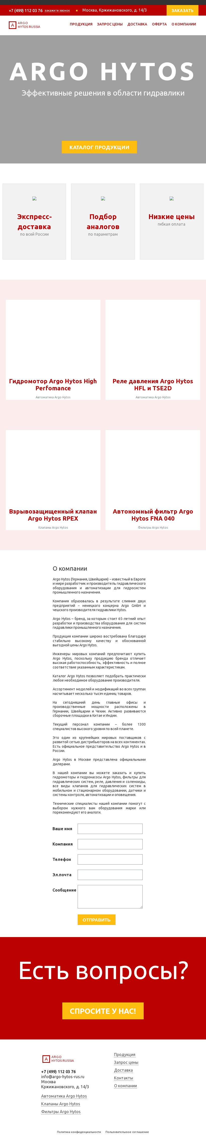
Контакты (123, 1078)
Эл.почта (62, 874)
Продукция (81, 24)
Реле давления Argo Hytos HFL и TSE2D (153, 385)
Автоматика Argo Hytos (53, 397)
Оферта (159, 24)
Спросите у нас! (103, 1011)
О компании (184, 24)
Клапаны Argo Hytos (53, 527)
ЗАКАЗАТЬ (182, 10)
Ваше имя (62, 828)
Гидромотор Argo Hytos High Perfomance (53, 385)
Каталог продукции (99, 147)
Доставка (137, 24)
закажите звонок (57, 10)
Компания (63, 844)
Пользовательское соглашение (127, 1131)
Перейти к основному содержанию (33, 2)
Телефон (62, 859)
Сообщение (64, 890)
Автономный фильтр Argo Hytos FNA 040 (153, 515)
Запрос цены (110, 24)
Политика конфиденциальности (79, 1131)
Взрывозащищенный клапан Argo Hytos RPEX (53, 515)
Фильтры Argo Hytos (153, 527)
